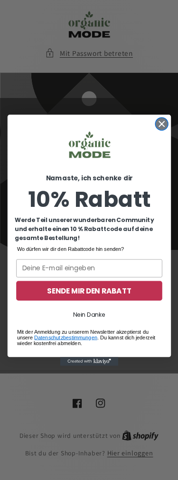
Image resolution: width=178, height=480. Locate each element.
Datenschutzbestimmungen (65, 337)
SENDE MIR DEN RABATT (89, 290)
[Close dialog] (161, 123)
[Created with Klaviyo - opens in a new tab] (89, 361)
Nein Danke (89, 314)
